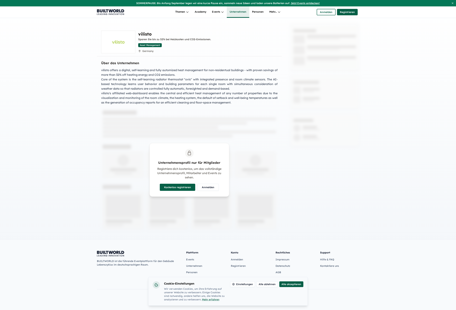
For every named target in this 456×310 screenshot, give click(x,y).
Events (216, 11)
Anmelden (326, 12)
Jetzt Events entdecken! (305, 3)
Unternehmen (238, 11)
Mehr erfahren (210, 299)
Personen (258, 11)
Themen (180, 11)
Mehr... (273, 11)
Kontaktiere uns (329, 265)
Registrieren (347, 12)
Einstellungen (244, 284)
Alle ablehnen (267, 284)
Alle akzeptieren (291, 284)
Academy (200, 11)
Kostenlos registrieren (177, 187)
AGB (278, 272)
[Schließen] (452, 3)
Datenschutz (283, 265)
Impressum (282, 259)
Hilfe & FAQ (327, 259)
